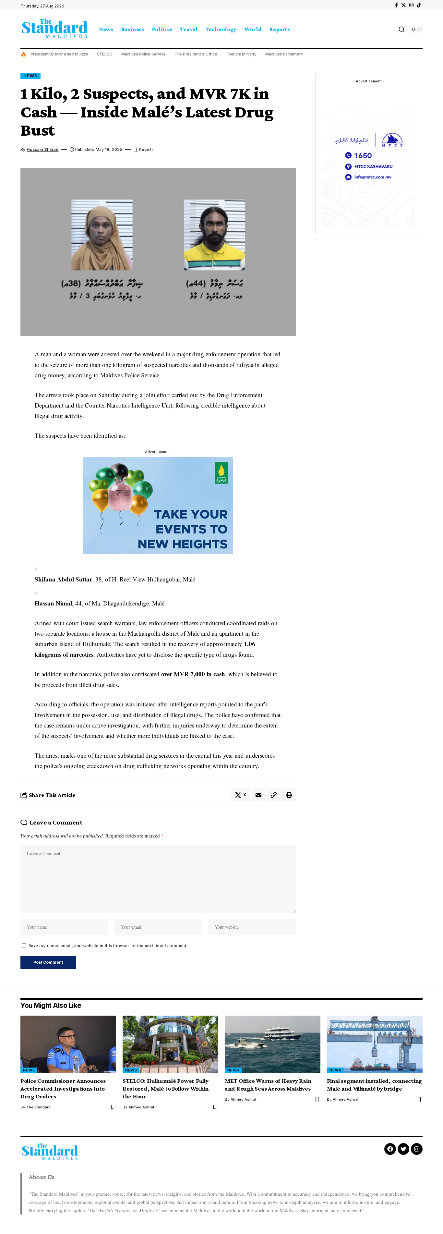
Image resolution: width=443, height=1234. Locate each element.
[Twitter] (403, 1149)
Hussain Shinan (42, 149)
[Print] (289, 794)
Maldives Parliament (284, 54)
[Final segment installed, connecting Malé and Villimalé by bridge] (375, 1044)
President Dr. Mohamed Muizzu (59, 54)
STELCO (105, 54)
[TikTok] (419, 5)
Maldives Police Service (143, 54)
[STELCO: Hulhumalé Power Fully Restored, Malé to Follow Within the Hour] (170, 1044)
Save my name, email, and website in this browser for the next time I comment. (108, 945)
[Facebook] (396, 5)
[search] (401, 29)
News (30, 75)
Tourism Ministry (241, 54)
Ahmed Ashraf (141, 1107)
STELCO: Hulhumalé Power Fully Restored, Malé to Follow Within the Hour (166, 1088)
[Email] (258, 794)
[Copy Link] (274, 794)
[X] (404, 5)
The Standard (38, 1107)
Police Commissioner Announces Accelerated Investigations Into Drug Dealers (63, 1088)
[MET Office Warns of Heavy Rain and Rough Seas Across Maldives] (272, 1044)
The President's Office (195, 54)
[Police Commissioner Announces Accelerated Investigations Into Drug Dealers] (68, 1044)
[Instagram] (411, 5)
